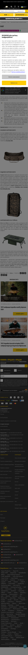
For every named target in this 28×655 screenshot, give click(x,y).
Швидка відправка (6, 1)
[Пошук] (26, 11)
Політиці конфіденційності (18, 72)
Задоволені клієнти (20, 1)
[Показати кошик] (18, 6)
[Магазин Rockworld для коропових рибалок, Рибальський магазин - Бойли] (6, 7)
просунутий (20, 11)
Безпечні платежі (13, 1)
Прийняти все (14, 83)
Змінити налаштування (14, 77)
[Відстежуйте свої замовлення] (11, 6)
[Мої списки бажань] (15, 6)
